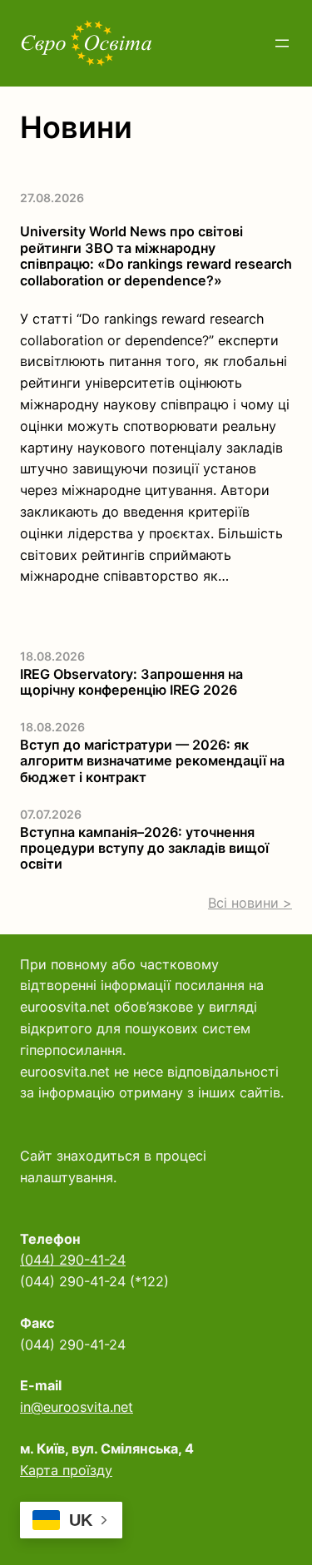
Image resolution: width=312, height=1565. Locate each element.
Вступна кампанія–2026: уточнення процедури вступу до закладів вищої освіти (144, 849)
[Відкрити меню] (282, 43)
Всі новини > (250, 902)
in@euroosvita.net (76, 1407)
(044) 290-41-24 (73, 1259)
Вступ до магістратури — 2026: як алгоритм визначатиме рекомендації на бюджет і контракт (152, 761)
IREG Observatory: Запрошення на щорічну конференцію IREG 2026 (131, 682)
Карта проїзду (66, 1470)
